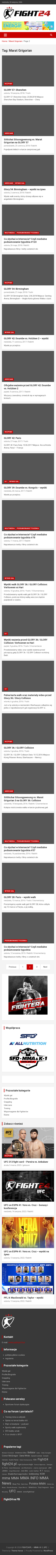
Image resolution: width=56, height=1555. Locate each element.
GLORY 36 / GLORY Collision (19, 747)
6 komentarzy (40, 953)
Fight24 (43, 1459)
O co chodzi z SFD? (13, 1434)
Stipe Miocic (22, 1487)
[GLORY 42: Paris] (28, 419)
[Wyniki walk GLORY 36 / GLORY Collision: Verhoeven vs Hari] (28, 565)
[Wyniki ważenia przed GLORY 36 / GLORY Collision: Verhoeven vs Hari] (28, 620)
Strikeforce (33, 1487)
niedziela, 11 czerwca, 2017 (15, 342)
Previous (12, 967)
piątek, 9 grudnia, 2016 (13, 646)
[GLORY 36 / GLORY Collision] (28, 728)
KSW (42, 1474)
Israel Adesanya (14, 1468)
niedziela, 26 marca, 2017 (14, 491)
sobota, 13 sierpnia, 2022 (14, 1258)
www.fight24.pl (28, 1492)
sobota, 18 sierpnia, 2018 (14, 93)
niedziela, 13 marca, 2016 (14, 900)
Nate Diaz (24, 1484)
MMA (15, 1478)
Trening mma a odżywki (15, 1417)
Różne (6, 1115)
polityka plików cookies (15, 1355)
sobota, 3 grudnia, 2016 (13, 751)
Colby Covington (46, 1453)
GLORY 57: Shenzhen (15, 89)
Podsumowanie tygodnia (28, 233)
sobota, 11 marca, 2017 (13, 541)
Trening (7, 1108)
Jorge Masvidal (14, 1471)
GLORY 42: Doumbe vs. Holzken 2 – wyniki (26, 338)
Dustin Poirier (13, 1460)
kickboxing (34, 1474)
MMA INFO (29, 1478)
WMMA (19, 1492)
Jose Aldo (24, 1471)
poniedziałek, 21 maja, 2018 (15, 292)
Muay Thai (16, 1484)
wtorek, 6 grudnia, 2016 (13, 701)
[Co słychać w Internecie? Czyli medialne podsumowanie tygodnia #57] (28, 828)
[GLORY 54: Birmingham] (28, 270)
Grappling (8, 1102)
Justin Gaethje (34, 1471)
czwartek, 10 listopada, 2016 (15, 804)
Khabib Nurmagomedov (18, 1474)
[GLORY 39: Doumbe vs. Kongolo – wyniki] (28, 468)
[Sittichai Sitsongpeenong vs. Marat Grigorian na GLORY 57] (28, 120)
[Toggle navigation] (5, 35)
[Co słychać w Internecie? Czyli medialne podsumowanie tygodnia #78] (28, 515)
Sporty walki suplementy (15, 1427)
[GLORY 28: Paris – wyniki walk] (28, 878)
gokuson (26, 1165)
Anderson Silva (20, 1453)
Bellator (31, 1452)
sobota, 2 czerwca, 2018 (14, 193)
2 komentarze (36, 646)
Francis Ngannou (39, 1464)
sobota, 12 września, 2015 (14, 953)
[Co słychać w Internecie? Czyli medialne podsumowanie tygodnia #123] (28, 220)
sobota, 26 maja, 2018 (13, 245)
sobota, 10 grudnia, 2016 (14, 591)
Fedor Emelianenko (26, 1460)
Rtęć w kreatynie (12, 1424)
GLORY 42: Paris (12, 438)
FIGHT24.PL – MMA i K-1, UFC (34, 1547)
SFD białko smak (12, 1431)
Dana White (24, 1455)
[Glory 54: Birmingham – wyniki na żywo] (28, 170)
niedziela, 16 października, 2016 (17, 854)
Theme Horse (17, 1551)
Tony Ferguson (43, 1487)
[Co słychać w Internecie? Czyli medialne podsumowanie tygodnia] (28, 927)
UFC (12, 1491)
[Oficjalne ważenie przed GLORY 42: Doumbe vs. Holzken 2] (28, 366)
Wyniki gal (20, 183)
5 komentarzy (38, 900)
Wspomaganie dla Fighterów (16, 1111)
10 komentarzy (38, 591)
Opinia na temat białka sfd (16, 1420)
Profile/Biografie (11, 1099)
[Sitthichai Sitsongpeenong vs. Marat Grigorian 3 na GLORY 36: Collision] (28, 778)
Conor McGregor (10, 1455)
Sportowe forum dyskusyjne (17, 1404)
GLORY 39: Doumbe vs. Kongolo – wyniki (25, 487)
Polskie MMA (37, 1483)
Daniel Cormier (36, 1456)
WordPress (48, 1551)
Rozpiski (8, 84)
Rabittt (34, 146)
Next (45, 967)
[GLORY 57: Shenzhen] (28, 70)
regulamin (9, 1358)
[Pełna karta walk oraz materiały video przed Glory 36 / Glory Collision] (28, 676)
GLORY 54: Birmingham (16, 288)
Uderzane (9, 133)
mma (6, 1478)
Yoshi (28, 93)
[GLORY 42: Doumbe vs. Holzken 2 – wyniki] (28, 319)
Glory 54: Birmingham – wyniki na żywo (25, 189)
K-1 (6, 481)
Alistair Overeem (8, 1453)
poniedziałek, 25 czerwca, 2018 (17, 146)
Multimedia (10, 233)
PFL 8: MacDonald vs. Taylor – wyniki (23, 1297)
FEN (34, 1460)
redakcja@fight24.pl (16, 1342)
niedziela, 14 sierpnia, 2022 (15, 1211)
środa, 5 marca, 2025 (12, 1165)
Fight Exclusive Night (25, 1464)
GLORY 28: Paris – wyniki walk (20, 897)
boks (38, 1453)
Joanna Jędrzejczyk (40, 1468)
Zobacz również (13, 1123)
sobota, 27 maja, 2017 (13, 441)
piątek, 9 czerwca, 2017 (13, 392)
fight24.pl (9, 1464)
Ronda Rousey (12, 1487)
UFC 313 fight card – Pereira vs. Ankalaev (26, 1161)
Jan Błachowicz (26, 1468)
